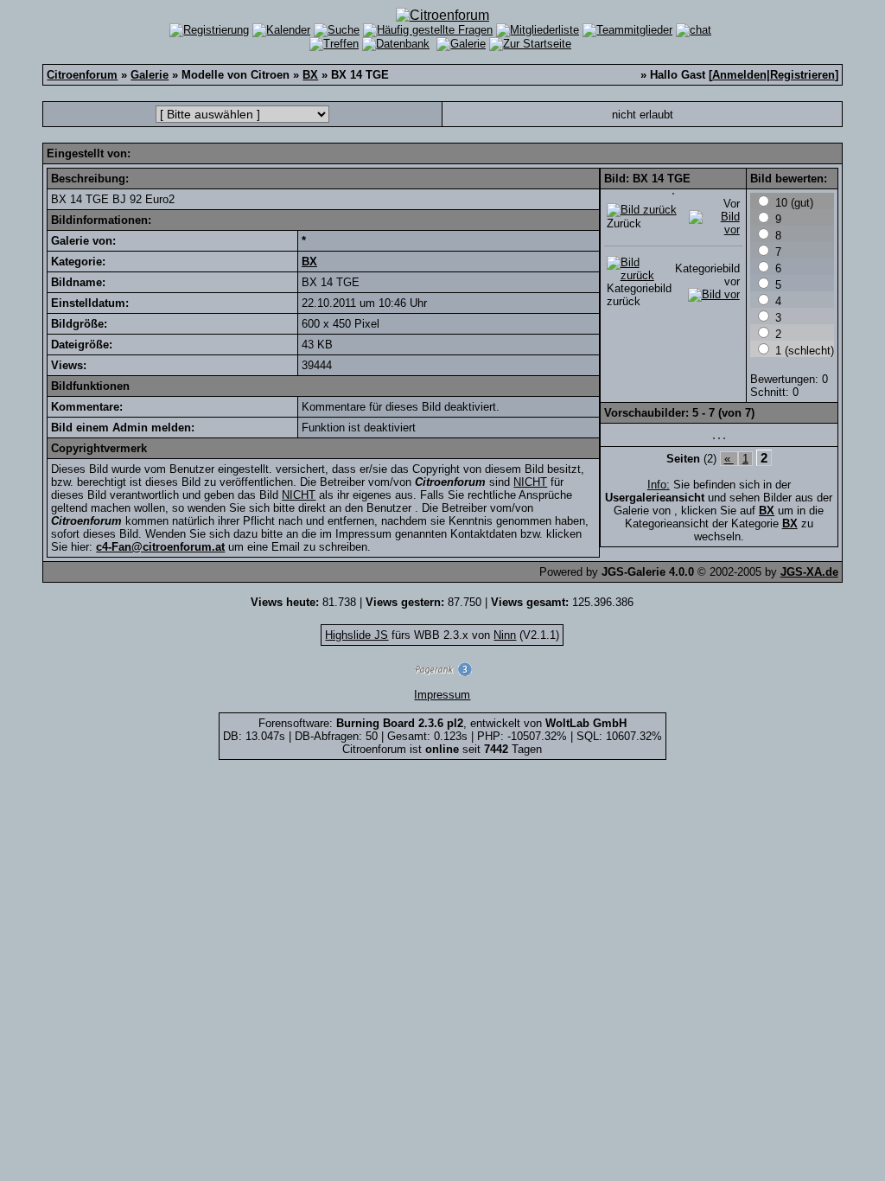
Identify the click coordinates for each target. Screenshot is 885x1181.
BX (310, 74)
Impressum (442, 694)
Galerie (150, 74)
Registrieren (802, 74)
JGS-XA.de (809, 571)
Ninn (504, 635)
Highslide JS (356, 635)
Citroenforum (82, 74)
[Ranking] (442, 672)
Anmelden (739, 74)
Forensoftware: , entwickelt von (442, 723)
